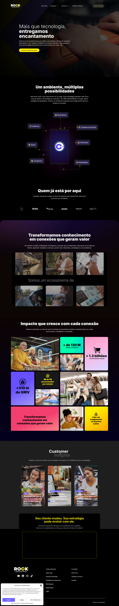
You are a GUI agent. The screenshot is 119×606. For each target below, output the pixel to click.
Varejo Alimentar (51, 569)
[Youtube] (18, 576)
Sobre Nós (44, 6)
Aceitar (9, 600)
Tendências (26, 491)
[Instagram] (27, 576)
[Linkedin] (23, 576)
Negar (22, 600)
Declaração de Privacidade (27, 603)
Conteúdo (64, 6)
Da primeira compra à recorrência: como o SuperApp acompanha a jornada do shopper (85, 496)
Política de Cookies (15, 603)
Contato (73, 580)
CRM (47, 591)
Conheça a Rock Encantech (29, 50)
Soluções (53, 6)
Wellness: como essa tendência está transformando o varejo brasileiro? (32, 497)
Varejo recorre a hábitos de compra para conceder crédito (58, 497)
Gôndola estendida (52, 576)
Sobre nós (74, 573)
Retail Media (49, 588)
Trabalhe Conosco (77, 6)
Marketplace (50, 584)
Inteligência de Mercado (53, 580)
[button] (41, 585)
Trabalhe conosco (76, 576)
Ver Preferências (35, 600)
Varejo (52, 491)
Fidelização (79, 489)
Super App (49, 573)
